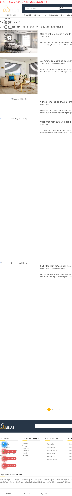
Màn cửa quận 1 (5, 480)
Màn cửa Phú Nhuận (64, 482)
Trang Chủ (27, 15)
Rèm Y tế (7, 37)
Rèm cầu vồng (9, 33)
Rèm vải (7, 19)
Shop (44, 15)
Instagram (26, 448)
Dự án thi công (53, 15)
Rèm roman (8, 21)
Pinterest (25, 451)
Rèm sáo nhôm (9, 30)
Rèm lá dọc (8, 28)
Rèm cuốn (7, 23)
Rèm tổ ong (8, 35)
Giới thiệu (37, 15)
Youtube (25, 455)
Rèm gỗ (6, 26)
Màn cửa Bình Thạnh (16, 482)
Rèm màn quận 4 (28, 480)
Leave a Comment (58, 63)
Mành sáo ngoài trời (11, 42)
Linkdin (25, 453)
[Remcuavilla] (11, 8)
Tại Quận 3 (16, 480)
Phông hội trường (10, 40)
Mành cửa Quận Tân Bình (46, 482)
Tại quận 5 (38, 480)
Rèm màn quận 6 (50, 480)
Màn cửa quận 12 (63, 480)
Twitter (24, 446)
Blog (62, 15)
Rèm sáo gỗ (50, 447)
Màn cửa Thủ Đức (31, 482)
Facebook (25, 444)
